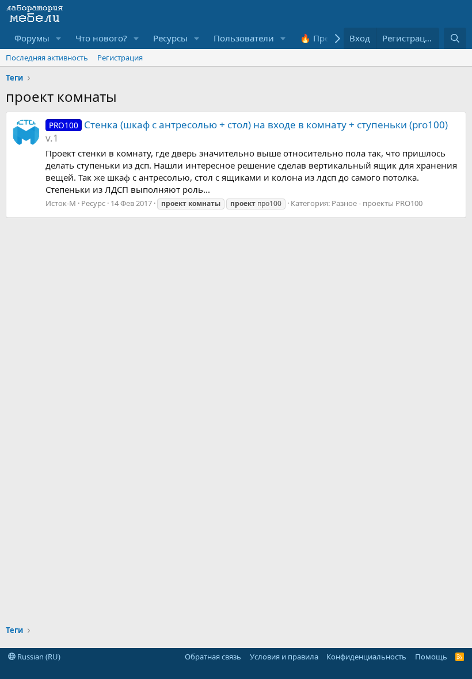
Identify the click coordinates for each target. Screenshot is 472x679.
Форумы (32, 38)
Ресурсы (170, 38)
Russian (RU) (38, 656)
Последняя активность (47, 57)
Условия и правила (284, 656)
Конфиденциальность (366, 656)
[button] (59, 38)
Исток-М (60, 203)
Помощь (431, 656)
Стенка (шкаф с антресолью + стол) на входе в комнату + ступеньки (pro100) (248, 124)
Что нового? (101, 38)
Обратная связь (213, 656)
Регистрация (120, 57)
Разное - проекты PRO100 (377, 203)
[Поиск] (455, 38)
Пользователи (244, 38)
